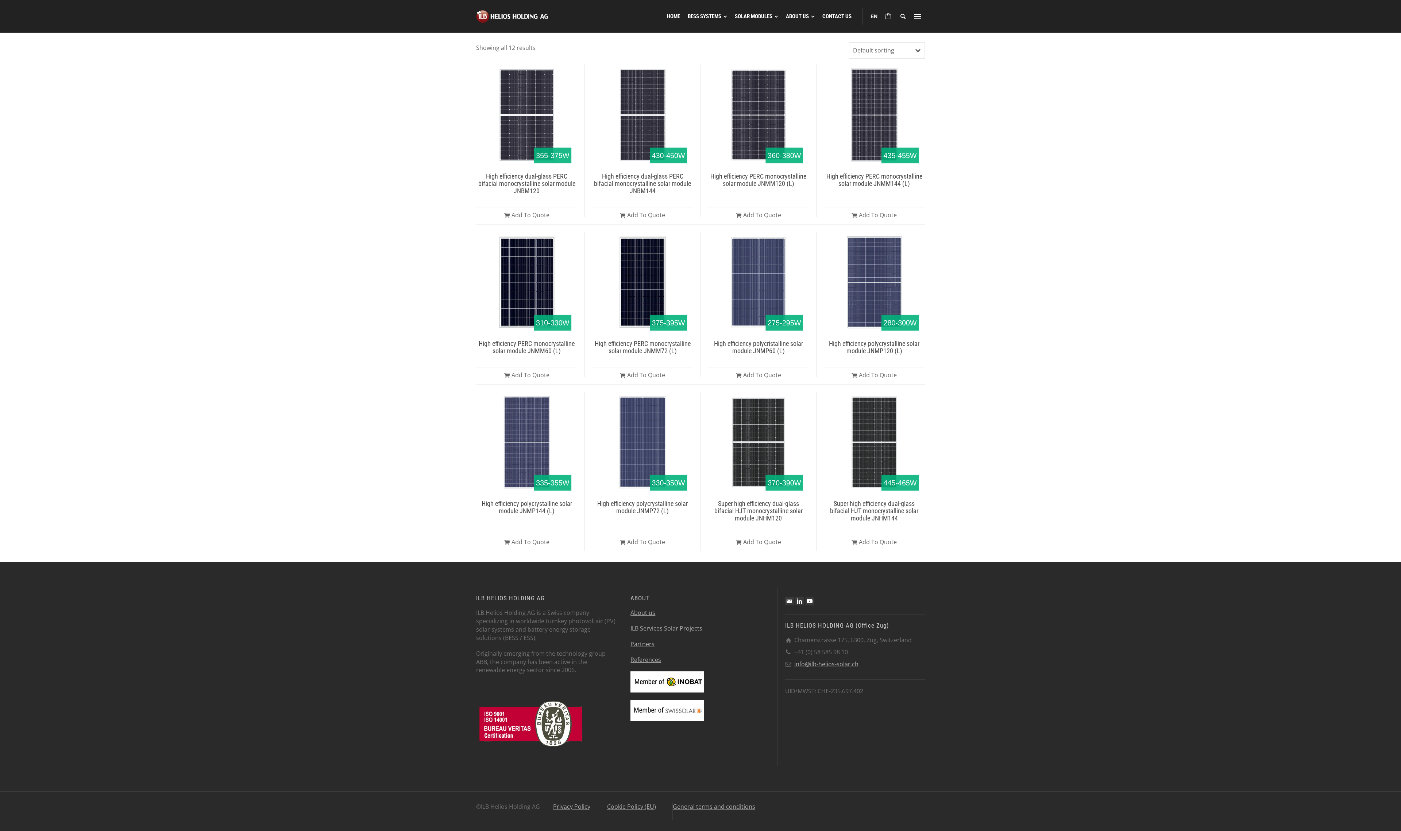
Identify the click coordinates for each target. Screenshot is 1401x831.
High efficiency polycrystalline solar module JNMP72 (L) (642, 507)
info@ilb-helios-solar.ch (826, 664)
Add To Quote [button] (530, 215)
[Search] (903, 16)
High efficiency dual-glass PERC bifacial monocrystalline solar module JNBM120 (526, 183)
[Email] (789, 601)
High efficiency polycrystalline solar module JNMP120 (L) (874, 347)
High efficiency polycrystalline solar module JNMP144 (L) (527, 507)
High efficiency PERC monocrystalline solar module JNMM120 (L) (758, 179)
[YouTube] (810, 601)
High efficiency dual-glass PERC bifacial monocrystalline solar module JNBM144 (642, 183)
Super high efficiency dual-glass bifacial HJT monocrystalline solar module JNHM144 (874, 511)
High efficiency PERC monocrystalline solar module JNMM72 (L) (643, 347)
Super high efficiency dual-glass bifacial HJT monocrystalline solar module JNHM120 (758, 511)
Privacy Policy (571, 807)
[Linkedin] (799, 601)
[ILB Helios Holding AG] (512, 16)
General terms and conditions (714, 807)
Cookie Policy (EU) (631, 807)
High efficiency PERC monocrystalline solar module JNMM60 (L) (527, 347)
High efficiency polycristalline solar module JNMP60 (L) (758, 347)
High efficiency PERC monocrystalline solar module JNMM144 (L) (874, 179)
